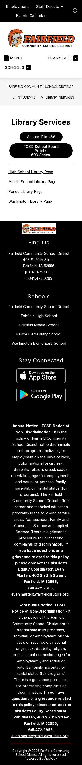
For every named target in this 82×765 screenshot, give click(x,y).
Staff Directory (49, 6)
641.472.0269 (40, 278)
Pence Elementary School (38, 334)
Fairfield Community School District (41, 87)
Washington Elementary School (39, 343)
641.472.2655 (41, 272)
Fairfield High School (39, 315)
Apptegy (50, 758)
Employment (17, 6)
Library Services (60, 97)
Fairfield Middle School (39, 325)
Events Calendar (31, 15)
